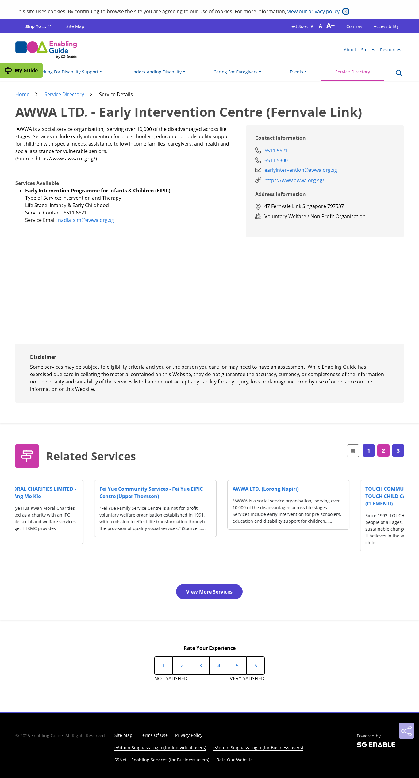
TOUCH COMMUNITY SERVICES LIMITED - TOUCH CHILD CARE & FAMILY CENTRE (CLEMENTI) (334, 496)
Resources (390, 50)
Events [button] (296, 72)
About (350, 50)
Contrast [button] (355, 26)
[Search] (399, 73)
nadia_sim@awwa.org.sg (86, 220)
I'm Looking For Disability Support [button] (64, 72)
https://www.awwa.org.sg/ (294, 180)
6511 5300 (276, 160)
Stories (368, 50)
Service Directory (352, 72)
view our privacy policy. (314, 11)
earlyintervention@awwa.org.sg (300, 170)
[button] (353, 450)
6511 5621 (276, 150)
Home (22, 94)
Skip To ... (36, 26)
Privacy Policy (188, 735)
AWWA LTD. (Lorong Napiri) (187, 488)
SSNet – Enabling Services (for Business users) (161, 760)
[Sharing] (406, 731)
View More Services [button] (209, 591)
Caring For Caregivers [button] (235, 72)
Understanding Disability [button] (156, 72)
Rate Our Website (235, 760)
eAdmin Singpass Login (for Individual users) (160, 747)
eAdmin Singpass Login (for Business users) (258, 747)
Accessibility (386, 26)
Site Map (75, 26)
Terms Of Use (154, 735)
